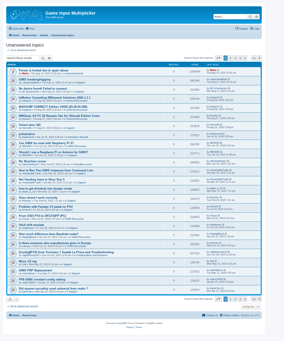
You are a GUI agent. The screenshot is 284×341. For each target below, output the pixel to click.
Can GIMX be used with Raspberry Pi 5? (46, 143)
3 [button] (235, 58)
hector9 (26, 209)
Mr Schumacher (30, 91)
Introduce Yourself (78, 137)
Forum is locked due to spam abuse (43, 70)
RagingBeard (29, 237)
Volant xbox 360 (30, 125)
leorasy (26, 119)
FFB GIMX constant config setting (42, 279)
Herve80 (27, 128)
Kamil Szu (27, 291)
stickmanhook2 (30, 164)
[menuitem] (30, 28)
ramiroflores (28, 273)
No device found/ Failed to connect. (43, 88)
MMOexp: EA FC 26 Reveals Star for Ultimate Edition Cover (59, 116)
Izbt (24, 264)
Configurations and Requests (92, 255)
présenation (27, 134)
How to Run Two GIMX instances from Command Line (56, 170)
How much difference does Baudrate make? (49, 234)
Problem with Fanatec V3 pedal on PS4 (46, 206)
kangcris (27, 100)
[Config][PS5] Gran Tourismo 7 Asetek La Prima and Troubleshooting (66, 252)
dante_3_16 (28, 191)
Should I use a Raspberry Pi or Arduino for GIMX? (53, 152)
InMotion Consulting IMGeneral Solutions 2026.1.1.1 (55, 97)
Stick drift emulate (31, 225)
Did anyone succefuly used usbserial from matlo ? (53, 288)
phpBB (122, 323)
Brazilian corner (83, 164)
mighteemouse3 (30, 255)
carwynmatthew (30, 82)
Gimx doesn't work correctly (38, 197)
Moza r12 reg (28, 261)
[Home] (26, 14)
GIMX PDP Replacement (35, 270)
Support (81, 82)
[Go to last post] (218, 70)
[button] (218, 58)
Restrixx (26, 200)
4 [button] (240, 58)
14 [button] (253, 58)
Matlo (25, 73)
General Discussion (76, 100)
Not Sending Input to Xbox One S (42, 179)
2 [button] (230, 58)
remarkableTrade (31, 173)
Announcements (74, 73)
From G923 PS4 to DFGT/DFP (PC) (42, 216)
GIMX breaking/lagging (35, 79)
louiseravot (28, 137)
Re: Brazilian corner (32, 161)
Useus (25, 219)
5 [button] (245, 58)
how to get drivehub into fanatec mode (45, 188)
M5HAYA (27, 146)
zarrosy (26, 246)
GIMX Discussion (76, 146)
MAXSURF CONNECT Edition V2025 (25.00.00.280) (53, 106)
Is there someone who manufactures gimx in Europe (55, 243)
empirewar (28, 228)
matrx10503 (28, 282)
